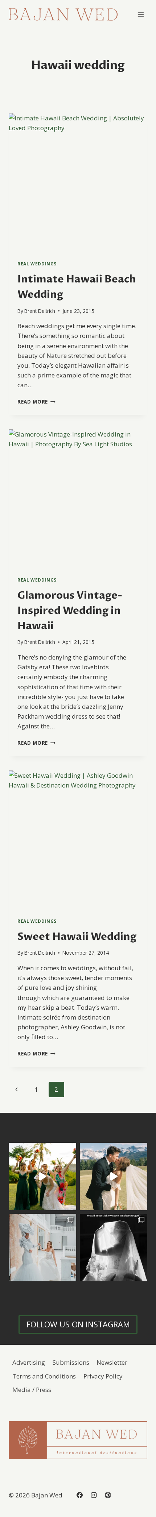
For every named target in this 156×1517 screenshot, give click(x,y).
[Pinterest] (108, 1495)
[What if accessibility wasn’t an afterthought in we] (113, 1247)
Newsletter (112, 1362)
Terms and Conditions (44, 1376)
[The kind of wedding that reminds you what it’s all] (113, 1176)
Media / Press (31, 1389)
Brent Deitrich (39, 310)
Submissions (71, 1362)
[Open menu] (140, 14)
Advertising (28, 1362)
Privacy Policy (103, 1376)
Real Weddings (37, 263)
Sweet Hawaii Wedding (76, 936)
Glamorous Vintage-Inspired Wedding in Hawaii (69, 610)
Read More (36, 401)
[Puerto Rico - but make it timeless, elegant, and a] (42, 1247)
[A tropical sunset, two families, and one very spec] (42, 1176)
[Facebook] (79, 1495)
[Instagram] (93, 1495)
